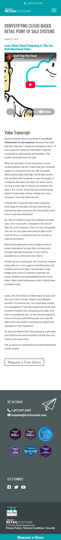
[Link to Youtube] (23, 487)
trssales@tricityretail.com (29, 415)
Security (50, 528)
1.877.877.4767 (35, 3)
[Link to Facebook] (9, 487)
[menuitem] (52, 10)
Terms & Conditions (33, 528)
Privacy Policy (13, 528)
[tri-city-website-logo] (25, 10)
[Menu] (52, 10)
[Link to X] (16, 487)
